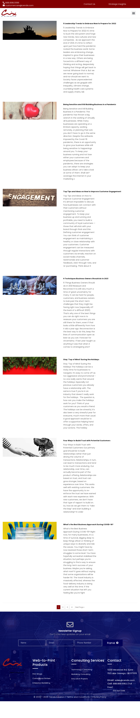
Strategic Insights (117, 4)
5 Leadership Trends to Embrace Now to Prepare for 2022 (89, 23)
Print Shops (37, 674)
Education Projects (79, 679)
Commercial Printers (42, 678)
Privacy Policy (99, 697)
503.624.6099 (119, 691)
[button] (133, 13)
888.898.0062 (120, 683)
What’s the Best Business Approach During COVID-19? (88, 524)
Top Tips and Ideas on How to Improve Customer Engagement (92, 191)
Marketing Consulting (80, 674)
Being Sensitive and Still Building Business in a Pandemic (89, 104)
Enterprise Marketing (41, 683)
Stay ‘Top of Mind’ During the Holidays (81, 359)
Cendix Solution (57, 697)
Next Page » (80, 607)
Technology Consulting (81, 669)
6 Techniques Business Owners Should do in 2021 (85, 278)
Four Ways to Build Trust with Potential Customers (86, 440)
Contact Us (89, 4)
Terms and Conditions (78, 697)
